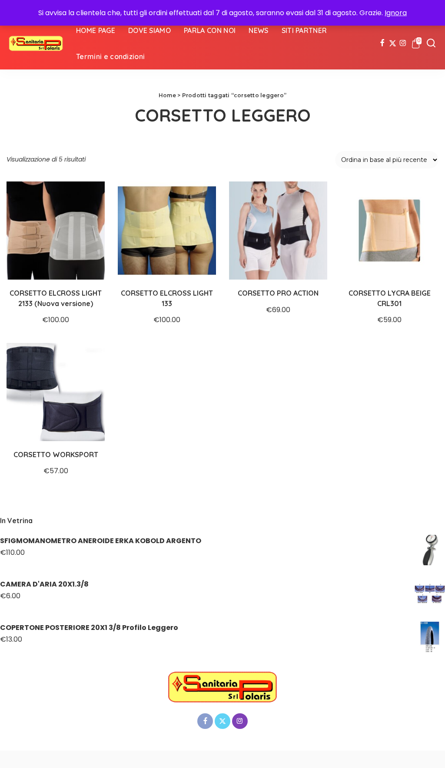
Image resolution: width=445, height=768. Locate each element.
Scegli (89, 264)
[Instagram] (403, 43)
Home (167, 95)
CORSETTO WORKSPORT (55, 454)
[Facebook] (382, 43)
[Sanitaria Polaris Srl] (36, 43)
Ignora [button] (396, 13)
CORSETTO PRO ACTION (278, 293)
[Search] (431, 43)
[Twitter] (392, 43)
